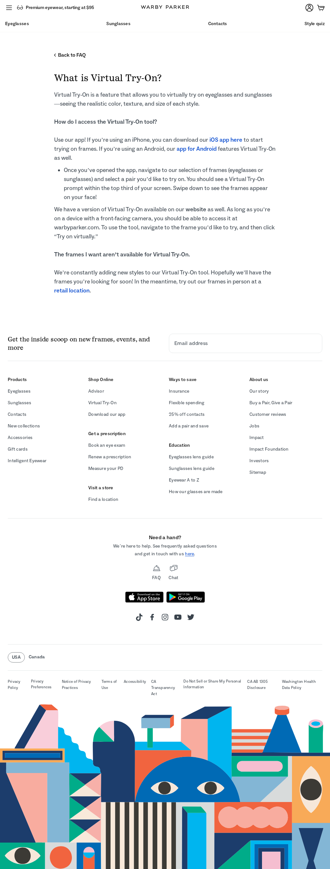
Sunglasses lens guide (191, 468)
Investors (259, 460)
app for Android (197, 148)
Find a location (103, 499)
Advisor (96, 391)
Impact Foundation (269, 449)
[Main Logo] (165, 8)
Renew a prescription (109, 457)
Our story (259, 391)
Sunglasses (19, 403)
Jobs (254, 426)
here (189, 554)
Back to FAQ (72, 55)
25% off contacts (187, 414)
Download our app (106, 414)
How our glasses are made (196, 491)
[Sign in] (309, 8)
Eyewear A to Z (184, 480)
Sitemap (257, 472)
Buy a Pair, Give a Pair (270, 403)
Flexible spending (187, 403)
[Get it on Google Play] (185, 597)
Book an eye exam (106, 445)
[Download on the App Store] (144, 597)
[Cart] (321, 8)
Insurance (179, 391)
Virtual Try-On (102, 403)
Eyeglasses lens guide (191, 457)
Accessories (20, 437)
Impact (256, 437)
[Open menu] (9, 8)
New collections (24, 426)
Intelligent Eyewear (27, 460)
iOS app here (225, 139)
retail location (72, 290)
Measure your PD (105, 468)
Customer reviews (267, 414)
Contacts (17, 414)
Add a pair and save (189, 426)
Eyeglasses (19, 391)
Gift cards (18, 449)
